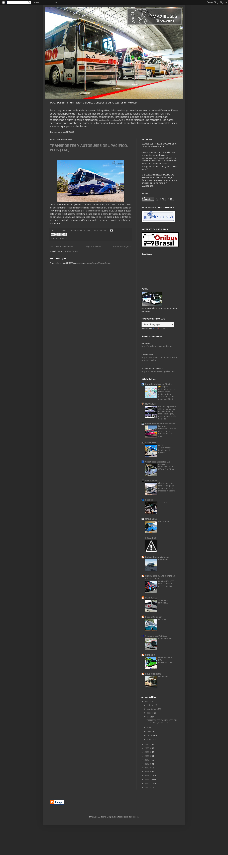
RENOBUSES (151, 598)
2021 (147, 744)
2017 (147, 760)
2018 (147, 756)
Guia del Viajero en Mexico (158, 384)
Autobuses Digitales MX (157, 462)
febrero (150, 735)
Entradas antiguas (122, 246)
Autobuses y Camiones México (160, 423)
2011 (147, 783)
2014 (147, 771)
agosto (150, 713)
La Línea (162, 619)
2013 (147, 775)
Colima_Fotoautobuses (157, 557)
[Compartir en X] (59, 234)
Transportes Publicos (156, 636)
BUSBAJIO (150, 655)
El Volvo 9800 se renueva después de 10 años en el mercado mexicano (166, 487)
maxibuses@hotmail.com (164, 158)
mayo (150, 731)
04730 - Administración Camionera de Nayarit (165, 449)
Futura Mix (163, 676)
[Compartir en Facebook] (62, 234)
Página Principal (93, 246)
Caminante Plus (165, 638)
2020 (147, 748)
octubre (151, 705)
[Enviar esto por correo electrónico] (52, 234)
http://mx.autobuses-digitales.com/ (158, 371)
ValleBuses (150, 443)
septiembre (152, 709)
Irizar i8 (63, 238)
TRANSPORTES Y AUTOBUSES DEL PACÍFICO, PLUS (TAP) (162, 721)
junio (149, 727)
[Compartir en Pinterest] (65, 234)
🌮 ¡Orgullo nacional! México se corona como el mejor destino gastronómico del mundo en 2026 (167, 392)
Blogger (134, 817)
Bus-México (151, 481)
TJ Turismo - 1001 (166, 502)
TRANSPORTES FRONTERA (164, 601)
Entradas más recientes (62, 246)
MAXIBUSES (151, 519)
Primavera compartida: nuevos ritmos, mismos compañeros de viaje (167, 431)
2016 (147, 764)
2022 (147, 701)
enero (150, 739)
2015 (147, 768)
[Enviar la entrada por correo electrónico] (111, 230)
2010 (147, 787)
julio (149, 717)
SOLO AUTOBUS (153, 674)
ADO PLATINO (164, 521)
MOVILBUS (150, 404)
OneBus (149, 500)
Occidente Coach (153, 617)
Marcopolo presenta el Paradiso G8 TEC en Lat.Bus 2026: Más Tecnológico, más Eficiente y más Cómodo (167, 412)
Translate (164, 329)
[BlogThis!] (55, 234)
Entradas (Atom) (70, 251)
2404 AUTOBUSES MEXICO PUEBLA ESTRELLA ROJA (166, 583)
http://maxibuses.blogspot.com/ (157, 346)
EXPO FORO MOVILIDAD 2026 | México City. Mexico (166, 467)
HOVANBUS (150, 538)
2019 (147, 752)
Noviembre (163, 559)
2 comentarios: (100, 230)
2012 (147, 779)
